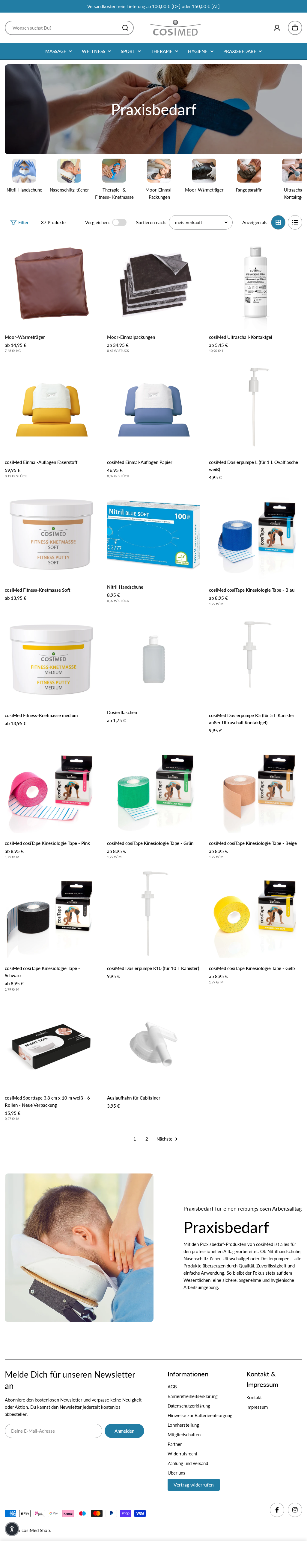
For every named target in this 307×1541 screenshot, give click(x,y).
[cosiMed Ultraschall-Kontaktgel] (255, 283)
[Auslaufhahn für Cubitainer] (153, 1044)
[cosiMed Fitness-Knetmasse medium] (51, 658)
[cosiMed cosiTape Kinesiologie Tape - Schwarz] (51, 911)
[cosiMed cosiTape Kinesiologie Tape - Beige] (255, 786)
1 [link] (134, 1138)
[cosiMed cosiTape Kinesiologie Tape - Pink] (51, 786)
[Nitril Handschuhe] (153, 533)
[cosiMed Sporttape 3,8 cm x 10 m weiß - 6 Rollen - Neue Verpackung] (51, 1044)
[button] (12, 1529)
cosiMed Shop (36, 1530)
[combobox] (69, 28)
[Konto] (277, 27)
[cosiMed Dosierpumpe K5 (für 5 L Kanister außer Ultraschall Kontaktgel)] (255, 658)
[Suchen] (125, 27)
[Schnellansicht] (89, 250)
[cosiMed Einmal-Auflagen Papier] (153, 405)
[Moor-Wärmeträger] (51, 283)
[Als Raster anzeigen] (278, 222)
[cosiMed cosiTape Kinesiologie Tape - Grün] (153, 786)
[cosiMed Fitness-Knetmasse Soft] (51, 533)
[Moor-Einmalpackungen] (153, 283)
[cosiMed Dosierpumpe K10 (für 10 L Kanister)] (153, 911)
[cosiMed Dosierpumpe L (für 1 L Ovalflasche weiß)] (255, 405)
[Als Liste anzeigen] (295, 222)
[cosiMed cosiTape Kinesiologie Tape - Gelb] (255, 911)
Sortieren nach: (151, 222)
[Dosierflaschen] (153, 658)
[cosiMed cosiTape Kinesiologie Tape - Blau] (255, 533)
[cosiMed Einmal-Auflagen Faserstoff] (51, 405)
